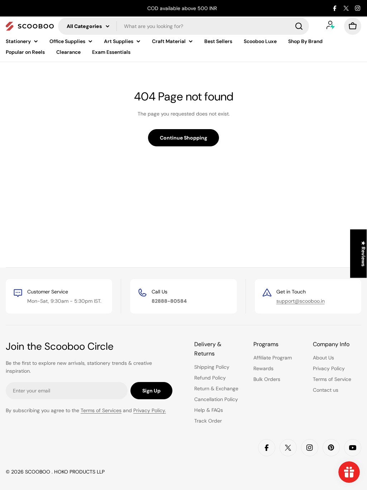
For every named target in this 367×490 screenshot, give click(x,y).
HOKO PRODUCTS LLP (79, 471)
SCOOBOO (38, 471)
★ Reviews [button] (363, 254)
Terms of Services (101, 410)
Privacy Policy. (149, 410)
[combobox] (183, 26)
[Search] (299, 26)
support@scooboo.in (300, 301)
